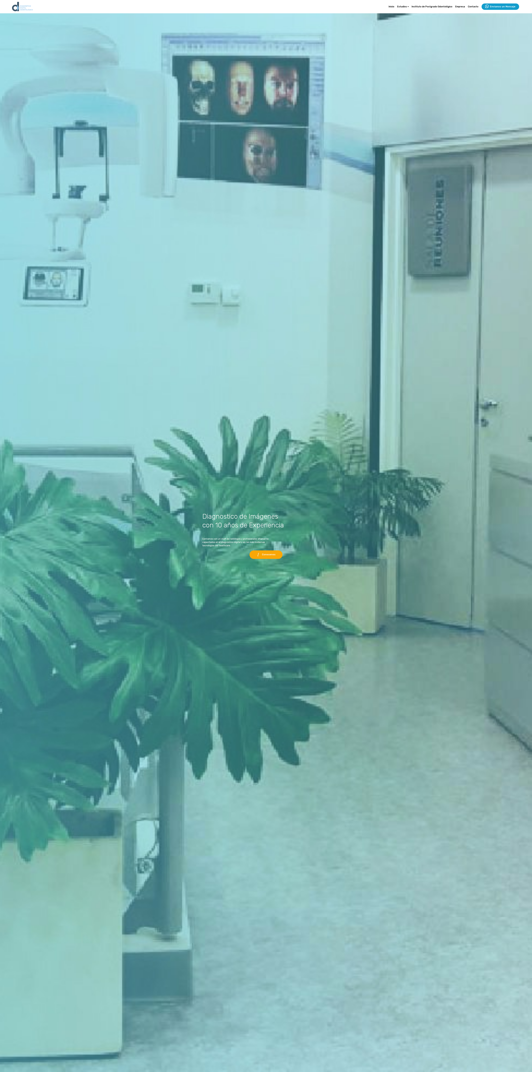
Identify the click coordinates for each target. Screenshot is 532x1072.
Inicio (391, 6)
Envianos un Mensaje (503, 6)
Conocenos (269, 554)
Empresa (460, 6)
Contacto (473, 6)
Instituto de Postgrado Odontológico (432, 6)
